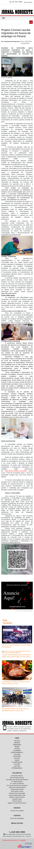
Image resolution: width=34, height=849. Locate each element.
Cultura (17, 764)
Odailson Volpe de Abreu (17, 797)
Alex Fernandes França (17, 777)
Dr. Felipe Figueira (17, 781)
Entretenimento (17, 752)
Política (17, 741)
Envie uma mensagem (17, 818)
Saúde (17, 760)
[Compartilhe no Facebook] (32, 44)
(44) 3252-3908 (17, 832)
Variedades (17, 744)
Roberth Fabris (17, 801)
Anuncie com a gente (17, 810)
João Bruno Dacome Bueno (17, 787)
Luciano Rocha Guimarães (17, 793)
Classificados (17, 762)
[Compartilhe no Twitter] (31, 44)
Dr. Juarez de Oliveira (17, 783)
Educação (17, 756)
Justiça (17, 748)
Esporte (17, 742)
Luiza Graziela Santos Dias (17, 795)
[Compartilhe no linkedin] (30, 44)
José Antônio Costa (17, 791)
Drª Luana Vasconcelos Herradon (17, 785)
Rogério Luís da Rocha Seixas (17, 803)
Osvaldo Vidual (17, 799)
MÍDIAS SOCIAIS (17, 823)
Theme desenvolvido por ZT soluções (14, 840)
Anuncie (17, 808)
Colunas (17, 754)
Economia (17, 750)
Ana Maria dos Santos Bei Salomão (17, 779)
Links (17, 738)
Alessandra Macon (17, 775)
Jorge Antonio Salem (17, 789)
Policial (17, 758)
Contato (17, 815)
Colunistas (17, 773)
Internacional (17, 768)
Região (17, 746)
